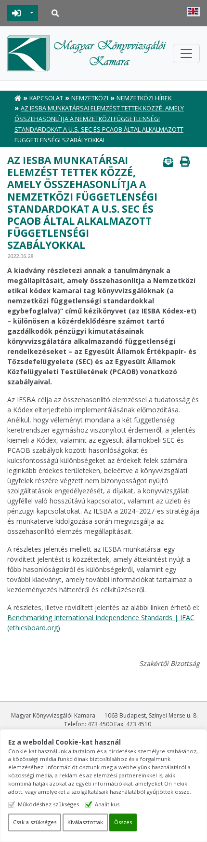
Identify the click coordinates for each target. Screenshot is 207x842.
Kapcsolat (46, 98)
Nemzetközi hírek (143, 98)
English (193, 11)
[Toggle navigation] (186, 53)
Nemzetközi (89, 98)
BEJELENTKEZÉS (16, 13)
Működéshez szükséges (48, 804)
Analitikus (107, 804)
